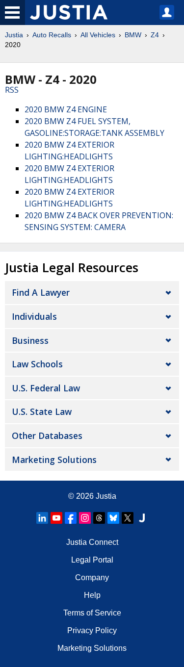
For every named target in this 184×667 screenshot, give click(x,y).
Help (92, 595)
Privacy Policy (92, 630)
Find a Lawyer (41, 292)
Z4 (155, 35)
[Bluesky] (113, 518)
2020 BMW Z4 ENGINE (66, 109)
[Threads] (99, 518)
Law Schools (37, 364)
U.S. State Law (42, 411)
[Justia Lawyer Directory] (142, 518)
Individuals (34, 316)
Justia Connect (92, 542)
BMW (133, 35)
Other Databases (47, 435)
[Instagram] (85, 518)
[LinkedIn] (42, 518)
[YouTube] (56, 518)
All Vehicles (97, 35)
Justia (14, 35)
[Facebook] (71, 518)
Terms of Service (92, 613)
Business (30, 340)
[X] (127, 518)
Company (92, 577)
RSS (12, 89)
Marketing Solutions (54, 459)
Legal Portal (92, 560)
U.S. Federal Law (46, 388)
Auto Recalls (51, 35)
